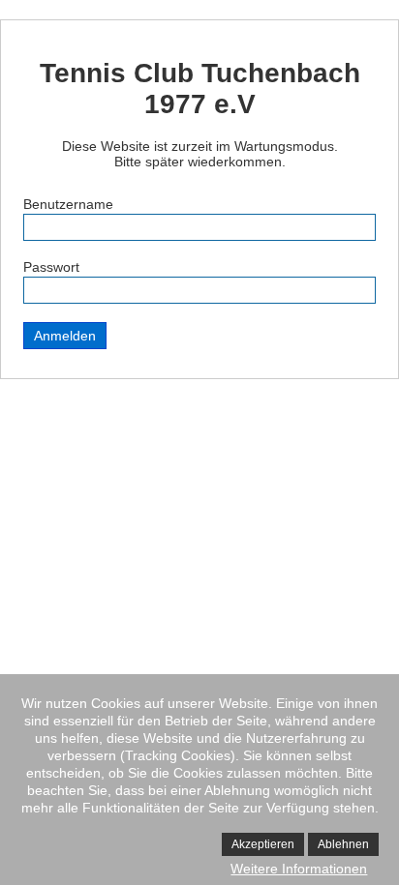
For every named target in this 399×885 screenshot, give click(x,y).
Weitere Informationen (298, 868)
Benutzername (68, 204)
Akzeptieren (262, 844)
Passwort (51, 267)
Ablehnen (343, 844)
